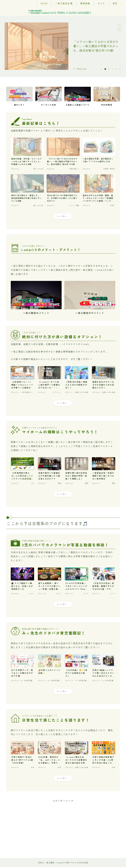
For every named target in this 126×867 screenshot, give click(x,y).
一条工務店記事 (64, 3)
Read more (82, 69)
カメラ (101, 3)
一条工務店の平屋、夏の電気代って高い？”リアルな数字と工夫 (95, 46)
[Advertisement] (63, 824)
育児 (115, 3)
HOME (44, 3)
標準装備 (85, 3)
